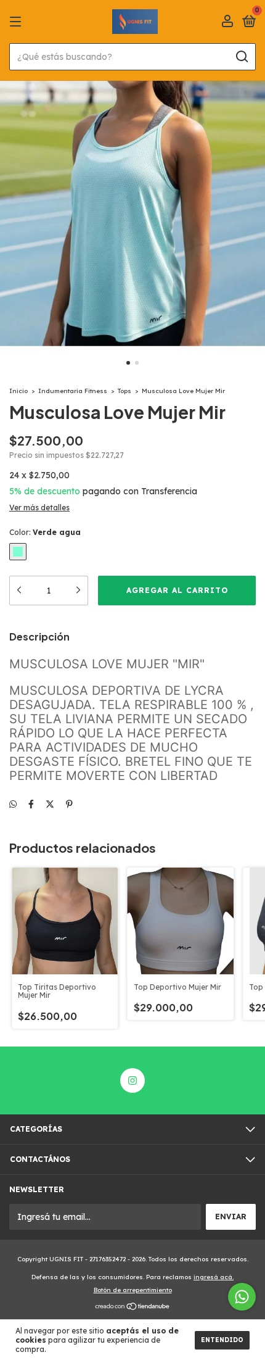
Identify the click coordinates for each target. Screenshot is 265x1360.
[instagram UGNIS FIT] (132, 1080)
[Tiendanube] (132, 1307)
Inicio (18, 391)
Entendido (222, 1340)
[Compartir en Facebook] (31, 804)
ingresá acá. (214, 1277)
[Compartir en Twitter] (50, 804)
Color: (45, 532)
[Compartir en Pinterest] (69, 804)
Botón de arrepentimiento (133, 1290)
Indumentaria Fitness (72, 391)
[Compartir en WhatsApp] (13, 804)
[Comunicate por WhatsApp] (242, 1297)
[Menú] (17, 22)
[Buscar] (241, 57)
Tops (124, 391)
